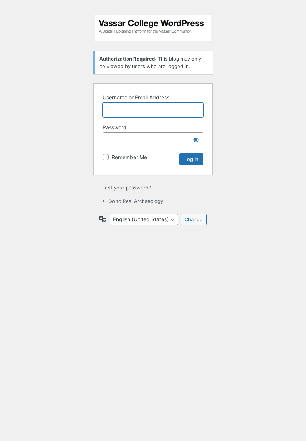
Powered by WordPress (153, 28)
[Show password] (195, 139)
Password (115, 127)
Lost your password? (126, 188)
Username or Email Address (136, 97)
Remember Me (129, 157)
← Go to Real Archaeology (132, 201)
